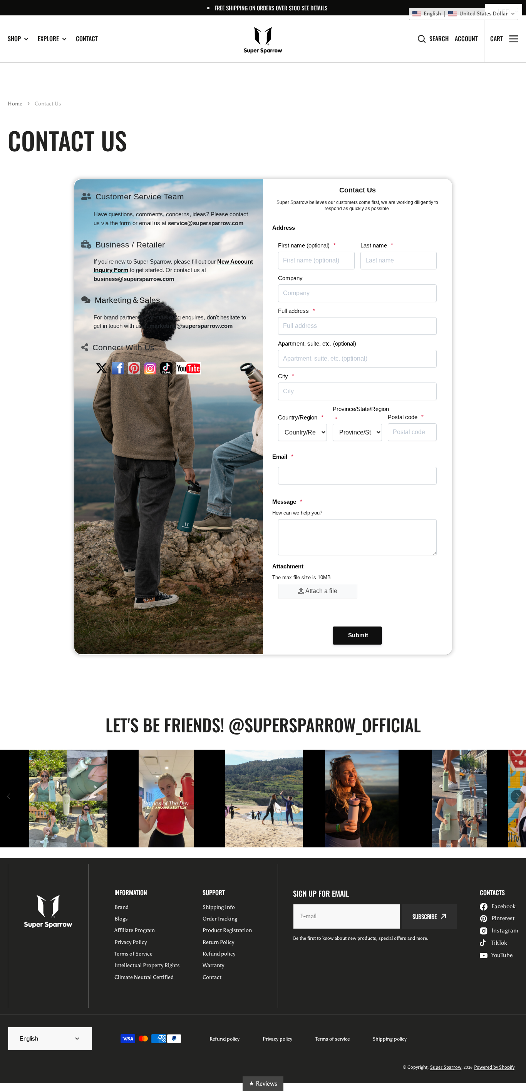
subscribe (424, 916)
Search (439, 38)
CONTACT (87, 38)
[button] (463, 14)
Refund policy (224, 1039)
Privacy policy (277, 1039)
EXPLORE (48, 38)
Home (15, 103)
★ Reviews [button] (263, 1083)
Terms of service (332, 1039)
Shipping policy (390, 1039)
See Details (314, 7)
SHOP (14, 38)
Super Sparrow (445, 1067)
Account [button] (466, 38)
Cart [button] (496, 38)
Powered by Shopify (494, 1067)
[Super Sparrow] (263, 38)
